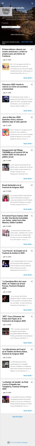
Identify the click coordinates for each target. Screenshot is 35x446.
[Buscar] (32, 4)
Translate (16, 29)
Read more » (28, 78)
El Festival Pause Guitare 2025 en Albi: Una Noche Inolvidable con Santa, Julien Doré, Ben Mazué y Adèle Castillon (15, 219)
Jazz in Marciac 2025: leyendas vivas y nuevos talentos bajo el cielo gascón (14, 119)
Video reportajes (17, 34)
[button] (32, 49)
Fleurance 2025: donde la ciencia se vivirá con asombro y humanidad (15, 86)
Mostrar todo (27, 42)
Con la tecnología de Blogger (19, 442)
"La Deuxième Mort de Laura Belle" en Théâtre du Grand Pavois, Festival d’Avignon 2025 (14, 284)
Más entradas (18, 417)
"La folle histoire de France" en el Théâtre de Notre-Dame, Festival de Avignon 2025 (14, 351)
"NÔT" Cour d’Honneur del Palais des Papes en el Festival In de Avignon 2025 (14, 318)
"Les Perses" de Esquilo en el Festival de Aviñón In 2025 (14, 252)
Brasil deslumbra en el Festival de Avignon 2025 (13, 186)
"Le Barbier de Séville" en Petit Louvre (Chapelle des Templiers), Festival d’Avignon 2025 (15, 385)
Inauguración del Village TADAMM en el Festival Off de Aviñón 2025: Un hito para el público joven (15, 153)
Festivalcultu (17, 8)
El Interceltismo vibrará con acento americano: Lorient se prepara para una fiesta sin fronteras (14, 52)
